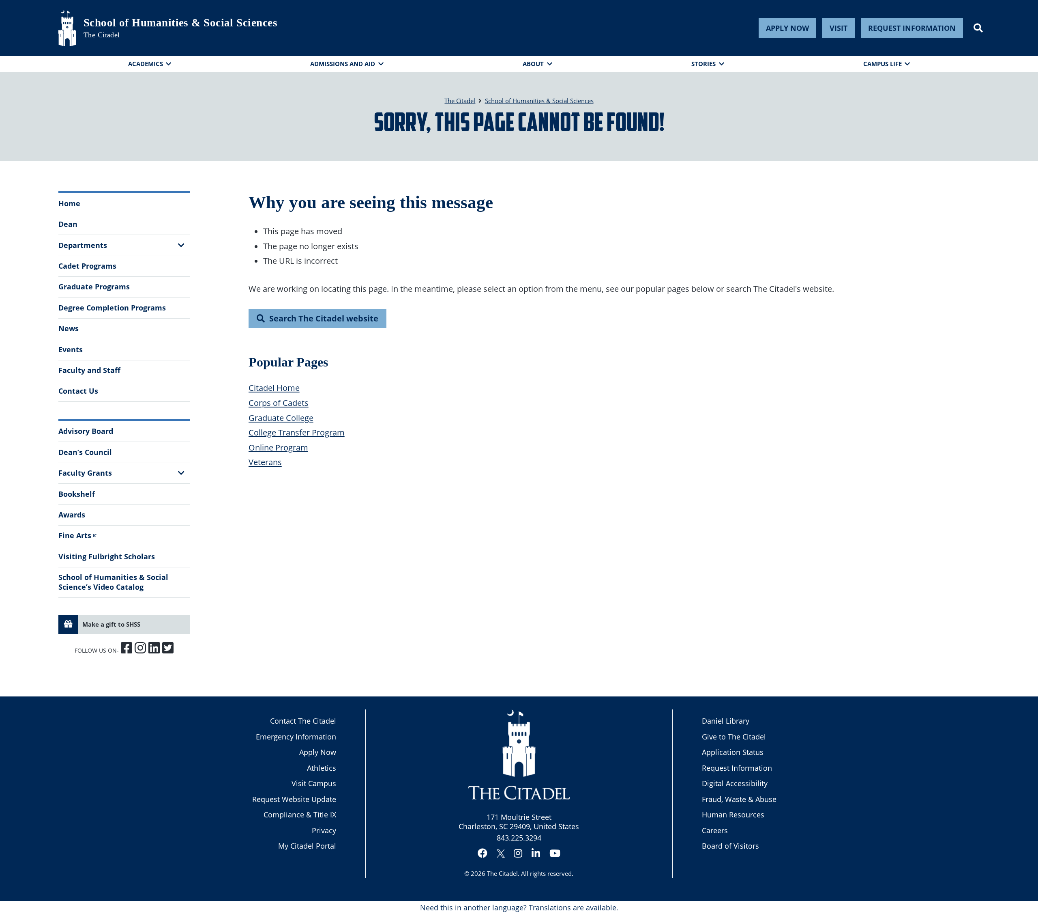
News (68, 328)
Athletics (321, 768)
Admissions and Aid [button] (342, 64)
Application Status (732, 752)
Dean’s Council (85, 452)
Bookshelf (76, 494)
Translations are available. (573, 907)
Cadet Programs (87, 266)
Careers (715, 830)
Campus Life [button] (882, 64)
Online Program (278, 447)
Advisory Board (85, 431)
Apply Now (787, 28)
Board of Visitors (730, 846)
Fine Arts (74, 535)
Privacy (324, 830)
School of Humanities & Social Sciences (180, 23)
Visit (838, 28)
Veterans (265, 462)
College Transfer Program (297, 432)
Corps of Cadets (279, 402)
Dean (67, 224)
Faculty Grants (85, 473)
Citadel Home (274, 387)
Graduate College (281, 417)
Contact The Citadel (303, 721)
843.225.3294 (519, 838)
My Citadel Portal (307, 846)
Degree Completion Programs (112, 308)
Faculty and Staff (89, 370)
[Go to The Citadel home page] (67, 28)
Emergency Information (296, 737)
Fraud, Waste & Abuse (739, 799)
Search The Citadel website (323, 318)
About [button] (533, 64)
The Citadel (502, 873)
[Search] (978, 28)
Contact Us (78, 391)
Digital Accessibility (735, 783)
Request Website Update (294, 799)
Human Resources (733, 814)
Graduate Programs (94, 286)
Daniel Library (725, 721)
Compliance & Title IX (300, 814)
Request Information (912, 28)
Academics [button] (145, 64)
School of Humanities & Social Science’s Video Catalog (113, 581)
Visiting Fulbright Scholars (106, 556)
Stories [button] (703, 64)
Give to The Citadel (734, 737)
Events (70, 349)
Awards (71, 515)
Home (69, 203)
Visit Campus (314, 783)
